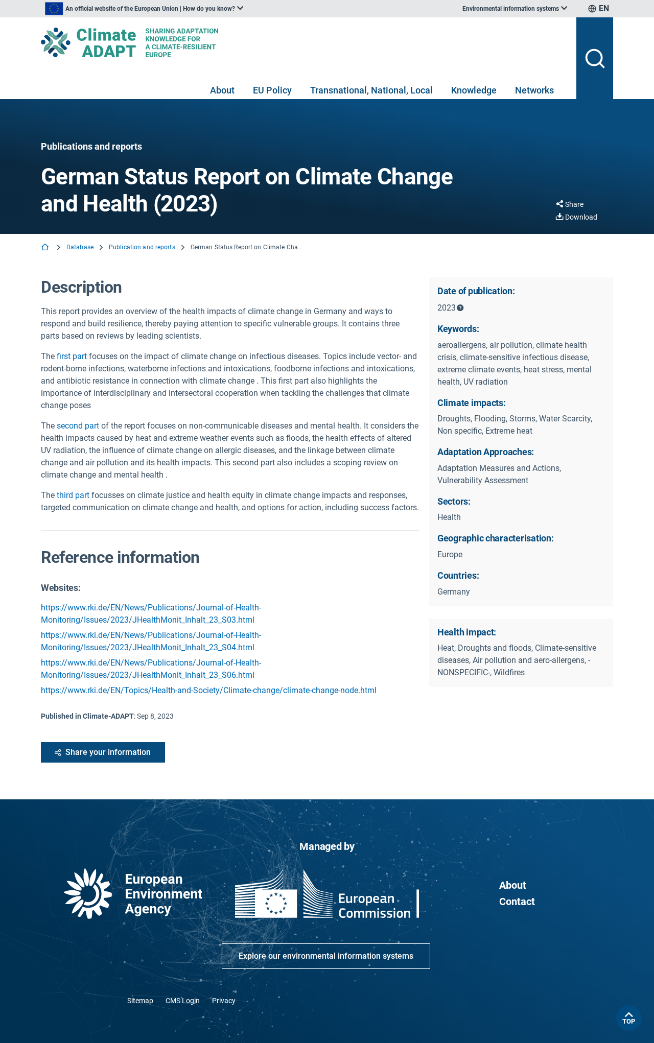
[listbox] (144, 8)
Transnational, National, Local (371, 90)
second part (78, 426)
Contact (517, 901)
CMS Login (183, 1001)
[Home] (46, 248)
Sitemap (140, 1001)
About (222, 90)
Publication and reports (142, 247)
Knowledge (474, 90)
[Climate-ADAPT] (304, 42)
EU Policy (272, 90)
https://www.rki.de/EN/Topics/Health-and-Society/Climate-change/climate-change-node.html (209, 690)
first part (72, 356)
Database (80, 247)
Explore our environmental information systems (326, 956)
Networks (534, 90)
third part (73, 495)
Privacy (224, 1001)
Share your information (108, 752)
